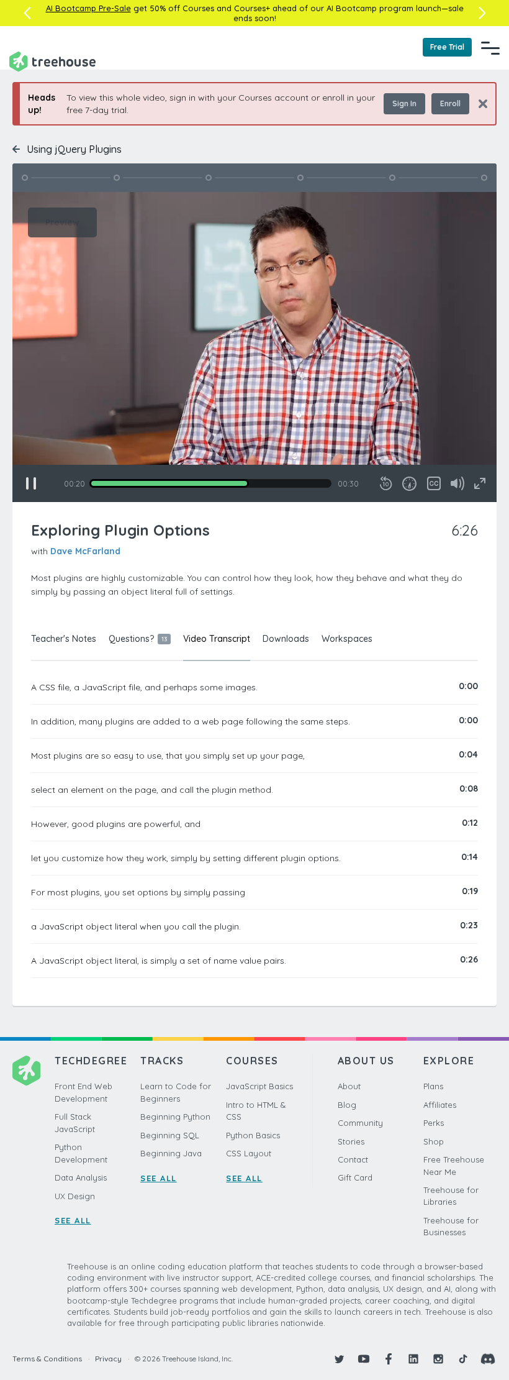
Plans (433, 1086)
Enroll (450, 103)
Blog (347, 1105)
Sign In (404, 103)
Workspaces (347, 638)
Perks (433, 1123)
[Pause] (31, 483)
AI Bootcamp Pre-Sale (88, 8)
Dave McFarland (85, 551)
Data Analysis (81, 1177)
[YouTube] (363, 1359)
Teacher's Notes (63, 638)
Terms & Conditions (47, 1358)
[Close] (478, 103)
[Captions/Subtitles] (434, 483)
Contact (353, 1159)
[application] (254, 347)
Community (360, 1123)
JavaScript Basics (259, 1086)
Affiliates (439, 1105)
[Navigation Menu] (490, 48)
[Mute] (457, 483)
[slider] (210, 483)
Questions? (138, 638)
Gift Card (355, 1177)
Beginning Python (175, 1117)
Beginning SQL (169, 1135)
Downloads (286, 638)
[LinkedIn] (413, 1359)
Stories (351, 1141)
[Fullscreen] (479, 483)
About (349, 1086)
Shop (433, 1141)
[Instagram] (438, 1359)
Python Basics (253, 1135)
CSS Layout (248, 1153)
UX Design (75, 1196)
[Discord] (488, 1359)
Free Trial (447, 47)
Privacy (108, 1358)
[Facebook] (388, 1359)
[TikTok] (463, 1359)
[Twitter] (339, 1359)
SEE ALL (73, 1220)
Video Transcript (216, 638)
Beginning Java (171, 1153)
